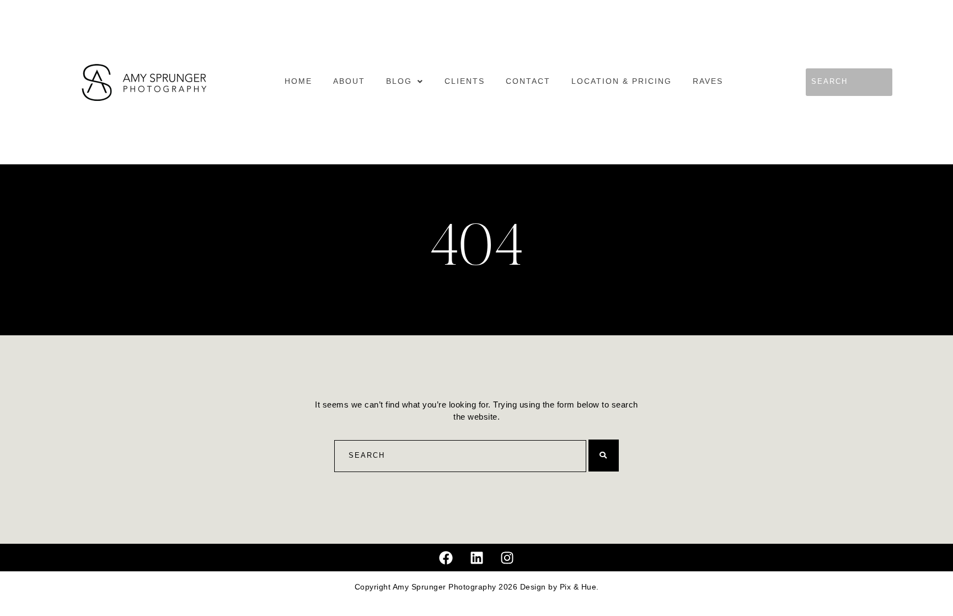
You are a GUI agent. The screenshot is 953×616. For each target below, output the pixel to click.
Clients (465, 81)
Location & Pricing (621, 81)
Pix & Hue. (579, 587)
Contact (528, 81)
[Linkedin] (476, 557)
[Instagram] (507, 557)
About (349, 81)
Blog (399, 81)
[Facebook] (446, 557)
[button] (405, 81)
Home (298, 81)
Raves (708, 81)
